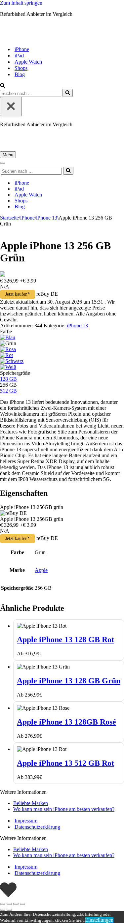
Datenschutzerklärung (37, 827)
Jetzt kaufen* (17, 294)
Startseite (9, 218)
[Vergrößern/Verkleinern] (2, 904)
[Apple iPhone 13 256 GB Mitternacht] (11, 361)
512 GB (8, 391)
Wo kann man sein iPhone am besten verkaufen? (63, 809)
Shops (21, 68)
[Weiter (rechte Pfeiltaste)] (9, 910)
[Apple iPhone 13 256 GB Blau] (7, 337)
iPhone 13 (46, 218)
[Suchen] (2, 86)
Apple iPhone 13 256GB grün (31, 507)
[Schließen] (11, 106)
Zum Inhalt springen (21, 3)
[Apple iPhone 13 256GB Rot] (6, 355)
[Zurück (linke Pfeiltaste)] (2, 910)
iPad (19, 55)
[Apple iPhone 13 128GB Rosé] (8, 349)
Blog (20, 74)
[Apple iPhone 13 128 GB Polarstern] (8, 367)
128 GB (8, 379)
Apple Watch (28, 62)
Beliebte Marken (30, 803)
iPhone (22, 49)
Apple (41, 570)
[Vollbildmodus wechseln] (9, 904)
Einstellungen (99, 920)
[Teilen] (16, 904)
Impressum (26, 820)
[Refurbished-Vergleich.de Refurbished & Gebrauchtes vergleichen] (55, 38)
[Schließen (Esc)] (22, 904)
